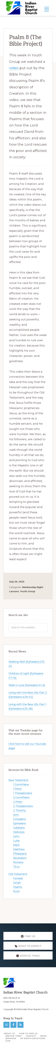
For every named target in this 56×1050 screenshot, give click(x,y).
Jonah (17, 882)
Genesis (18, 878)
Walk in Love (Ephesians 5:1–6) (27, 685)
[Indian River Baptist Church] (22, 8)
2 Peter (18, 801)
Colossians (19, 819)
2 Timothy (19, 810)
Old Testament (18, 874)
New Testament (18, 780)
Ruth (16, 891)
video (14, 68)
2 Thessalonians (23, 806)
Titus (16, 866)
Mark (16, 845)
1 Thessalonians (22, 793)
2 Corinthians (21, 797)
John (16, 836)
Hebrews (18, 832)
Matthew (19, 849)
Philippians (20, 853)
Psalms (17, 887)
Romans (18, 862)
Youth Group (27, 591)
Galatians (19, 827)
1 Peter (17, 788)
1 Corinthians (21, 784)
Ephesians (19, 823)
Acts (16, 814)
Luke (16, 840)
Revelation (20, 858)
